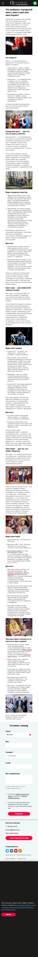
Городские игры (10, 855)
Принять (8, 914)
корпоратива (18, 573)
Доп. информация (13, 774)
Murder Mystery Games (24, 855)
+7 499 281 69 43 (11, 826)
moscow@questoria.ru (13, 830)
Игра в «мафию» (11, 858)
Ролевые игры (21, 858)
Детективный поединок (14, 551)
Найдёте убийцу (27, 649)
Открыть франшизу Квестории (19, 838)
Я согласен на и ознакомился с (18, 796)
